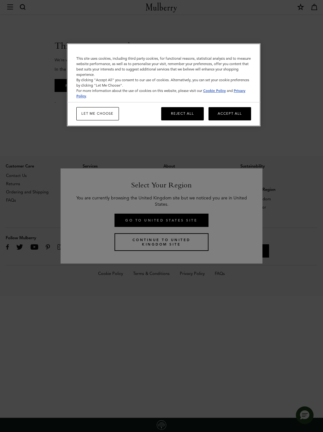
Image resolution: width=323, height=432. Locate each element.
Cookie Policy (214, 90)
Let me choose (97, 113)
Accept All (230, 113)
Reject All (182, 113)
